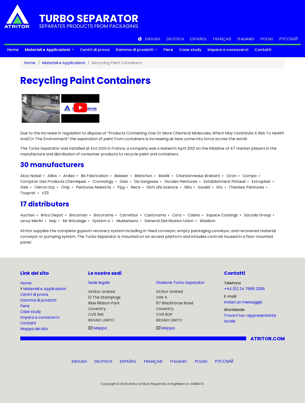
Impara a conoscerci (228, 49)
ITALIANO (245, 39)
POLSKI (266, 39)
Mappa (100, 328)
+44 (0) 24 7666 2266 (244, 288)
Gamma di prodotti (135, 49)
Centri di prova (95, 49)
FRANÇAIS (222, 39)
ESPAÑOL (198, 39)
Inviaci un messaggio (243, 302)
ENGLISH (152, 39)
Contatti (262, 49)
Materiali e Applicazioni (48, 49)
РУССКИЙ (288, 39)
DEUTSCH (175, 39)
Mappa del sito (34, 329)
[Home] (71, 16)
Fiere (168, 49)
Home (13, 49)
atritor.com (267, 338)
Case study (190, 49)
